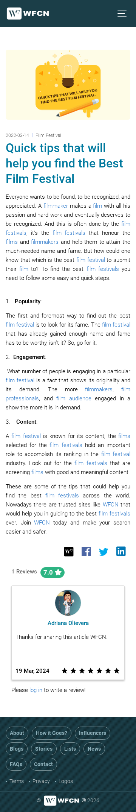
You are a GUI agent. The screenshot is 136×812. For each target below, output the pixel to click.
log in (35, 690)
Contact (43, 764)
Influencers (92, 733)
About (17, 733)
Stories (44, 749)
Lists (70, 749)
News (94, 749)
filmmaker (55, 205)
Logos (66, 781)
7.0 (48, 572)
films (12, 242)
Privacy (41, 781)
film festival (90, 260)
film (97, 205)
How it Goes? (51, 733)
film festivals (69, 233)
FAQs (16, 764)
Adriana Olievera (68, 623)
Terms (16, 781)
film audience (73, 398)
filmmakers (45, 242)
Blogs (16, 749)
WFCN (111, 504)
